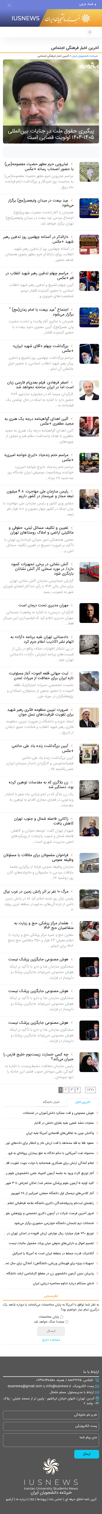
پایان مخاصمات (49, 1317)
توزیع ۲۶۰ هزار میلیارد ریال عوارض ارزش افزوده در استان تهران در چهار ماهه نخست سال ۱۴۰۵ (48, 1233)
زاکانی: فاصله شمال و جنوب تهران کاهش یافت (44, 821)
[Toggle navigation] (9, 5)
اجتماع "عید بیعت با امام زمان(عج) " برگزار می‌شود (41, 312)
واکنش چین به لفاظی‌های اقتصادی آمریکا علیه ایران (60, 1133)
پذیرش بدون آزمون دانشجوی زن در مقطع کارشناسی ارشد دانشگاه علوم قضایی (48, 1273)
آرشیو (9, 1499)
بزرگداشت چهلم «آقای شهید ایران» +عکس (43, 348)
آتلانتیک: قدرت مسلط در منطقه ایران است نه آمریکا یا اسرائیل (53, 1253)
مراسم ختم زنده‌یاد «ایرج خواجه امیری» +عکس (39, 457)
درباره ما (21, 1499)
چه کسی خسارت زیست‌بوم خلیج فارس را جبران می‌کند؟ (38, 1057)
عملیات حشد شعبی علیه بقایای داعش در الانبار (64, 1123)
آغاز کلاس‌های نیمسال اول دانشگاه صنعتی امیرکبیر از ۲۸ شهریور (52, 1193)
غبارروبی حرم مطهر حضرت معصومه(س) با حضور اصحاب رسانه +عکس (39, 166)
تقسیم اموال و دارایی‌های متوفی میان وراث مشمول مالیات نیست (51, 1243)
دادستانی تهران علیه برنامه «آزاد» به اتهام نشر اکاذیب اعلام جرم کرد (42, 639)
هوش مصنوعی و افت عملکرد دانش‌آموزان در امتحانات (58, 1113)
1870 (90, 1090)
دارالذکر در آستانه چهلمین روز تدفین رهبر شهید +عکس (38, 239)
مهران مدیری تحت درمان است (43, 605)
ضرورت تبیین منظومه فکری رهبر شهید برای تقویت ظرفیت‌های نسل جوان (40, 712)
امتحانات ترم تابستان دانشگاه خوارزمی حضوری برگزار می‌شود (54, 1223)
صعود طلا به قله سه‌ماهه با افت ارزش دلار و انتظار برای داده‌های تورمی (48, 1143)
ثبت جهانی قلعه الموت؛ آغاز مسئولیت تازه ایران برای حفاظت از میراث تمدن (41, 676)
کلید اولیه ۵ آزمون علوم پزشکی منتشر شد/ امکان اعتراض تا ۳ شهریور (48, 1183)
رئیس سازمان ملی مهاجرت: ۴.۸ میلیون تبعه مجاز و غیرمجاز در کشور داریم (40, 494)
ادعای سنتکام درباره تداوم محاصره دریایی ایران (63, 1283)
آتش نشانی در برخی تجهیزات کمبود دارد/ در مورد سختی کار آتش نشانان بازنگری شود (42, 569)
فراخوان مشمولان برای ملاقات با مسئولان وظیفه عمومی (38, 857)
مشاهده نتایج (51, 1340)
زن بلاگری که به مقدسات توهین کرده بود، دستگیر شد (41, 785)
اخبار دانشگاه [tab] (51, 1102)
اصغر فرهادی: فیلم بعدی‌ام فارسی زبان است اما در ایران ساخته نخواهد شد (40, 385)
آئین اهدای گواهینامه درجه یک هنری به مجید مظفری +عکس (39, 421)
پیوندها (41, 1499)
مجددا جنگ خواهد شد (49, 1322)
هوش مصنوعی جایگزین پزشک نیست (38, 959)
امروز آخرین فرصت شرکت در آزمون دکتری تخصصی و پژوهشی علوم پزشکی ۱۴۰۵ (48, 1213)
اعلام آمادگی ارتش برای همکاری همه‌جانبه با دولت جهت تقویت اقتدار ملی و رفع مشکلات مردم (48, 1163)
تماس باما (55, 1499)
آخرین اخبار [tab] (83, 1102)
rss (31, 1499)
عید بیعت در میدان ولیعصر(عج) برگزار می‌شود (41, 203)
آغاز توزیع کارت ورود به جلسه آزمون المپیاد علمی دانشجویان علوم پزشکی (48, 1173)
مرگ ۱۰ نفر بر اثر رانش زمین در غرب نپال (35, 891)
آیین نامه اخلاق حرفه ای (80, 1499)
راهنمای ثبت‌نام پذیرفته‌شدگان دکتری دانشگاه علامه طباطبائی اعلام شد (48, 1203)
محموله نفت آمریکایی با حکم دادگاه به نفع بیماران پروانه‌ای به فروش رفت (48, 1153)
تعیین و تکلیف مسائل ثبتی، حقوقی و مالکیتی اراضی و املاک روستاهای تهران (41, 530)
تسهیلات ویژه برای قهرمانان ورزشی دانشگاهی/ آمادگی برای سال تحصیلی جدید (48, 1263)
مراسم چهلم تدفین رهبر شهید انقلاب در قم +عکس (40, 276)
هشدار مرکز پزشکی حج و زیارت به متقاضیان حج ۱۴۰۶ (44, 925)
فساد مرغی (86, 4)
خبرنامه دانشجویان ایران (85, 56)
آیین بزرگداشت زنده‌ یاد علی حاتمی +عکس (43, 748)
